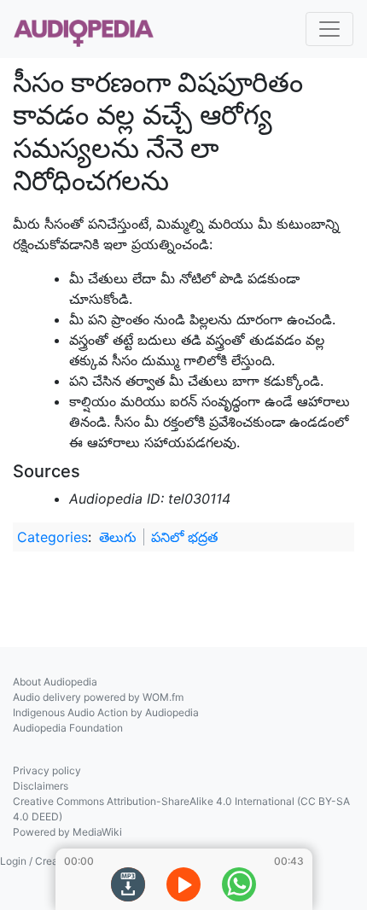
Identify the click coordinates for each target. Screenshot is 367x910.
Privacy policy (47, 770)
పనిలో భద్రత (184, 536)
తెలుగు (118, 536)
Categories (52, 536)
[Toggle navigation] (329, 29)
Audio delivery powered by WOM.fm (98, 697)
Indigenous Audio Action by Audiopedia (106, 712)
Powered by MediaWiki (67, 831)
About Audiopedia (55, 681)
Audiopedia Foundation (68, 727)
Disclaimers (40, 785)
